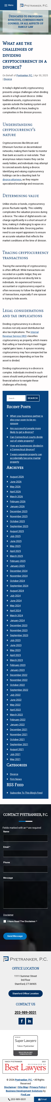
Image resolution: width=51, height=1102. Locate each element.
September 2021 (19, 744)
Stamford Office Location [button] (26, 993)
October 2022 (17, 684)
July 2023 (15, 640)
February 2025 (17, 561)
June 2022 (15, 699)
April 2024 (15, 610)
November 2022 (18, 680)
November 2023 (18, 630)
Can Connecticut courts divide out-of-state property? (26, 439)
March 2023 (16, 660)
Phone (6, 862)
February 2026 (17, 501)
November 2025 (18, 516)
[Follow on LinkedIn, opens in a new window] (29, 1021)
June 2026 (15, 481)
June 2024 (15, 600)
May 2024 (15, 605)
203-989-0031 (18, 1099)
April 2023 (15, 655)
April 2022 (15, 709)
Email (44, 1099)
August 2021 (17, 749)
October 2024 (17, 580)
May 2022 (15, 704)
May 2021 (15, 759)
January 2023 (17, 670)
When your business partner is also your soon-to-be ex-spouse (26, 420)
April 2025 (15, 551)
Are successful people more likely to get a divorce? (25, 430)
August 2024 (17, 590)
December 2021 (18, 729)
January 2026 (17, 506)
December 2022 (18, 675)
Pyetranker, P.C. (24, 75)
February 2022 (17, 719)
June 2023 (15, 645)
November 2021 (18, 734)
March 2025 (16, 556)
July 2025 (15, 536)
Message (8, 878)
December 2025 (18, 511)
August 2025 (17, 531)
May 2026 (15, 486)
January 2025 (17, 565)
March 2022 (16, 714)
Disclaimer (8, 915)
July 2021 (15, 754)
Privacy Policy (38, 1087)
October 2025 (17, 521)
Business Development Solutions (24, 1090)
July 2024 (15, 595)
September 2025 (19, 526)
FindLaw (25, 1094)
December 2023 (18, 625)
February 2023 (17, 665)
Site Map (23, 1087)
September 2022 (19, 689)
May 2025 (15, 546)
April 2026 (15, 491)
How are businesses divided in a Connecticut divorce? (26, 447)
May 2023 (15, 650)
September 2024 (19, 585)
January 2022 (17, 724)
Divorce (8, 79)
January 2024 (17, 620)
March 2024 (16, 615)
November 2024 (18, 575)
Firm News (16, 779)
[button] (8, 5)
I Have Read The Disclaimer (22, 921)
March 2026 (16, 496)
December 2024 (18, 570)
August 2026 (17, 476)
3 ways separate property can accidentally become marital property (26, 458)
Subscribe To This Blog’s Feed (26, 792)
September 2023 (19, 635)
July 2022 (15, 694)
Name (6, 831)
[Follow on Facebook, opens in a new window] (21, 1021)
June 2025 (15, 541)
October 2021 (17, 739)
